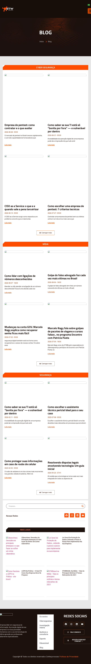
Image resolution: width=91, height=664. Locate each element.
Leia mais (8, 145)
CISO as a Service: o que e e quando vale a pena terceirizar (22, 207)
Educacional (44, 643)
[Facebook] (66, 515)
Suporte (43, 639)
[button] (46, 233)
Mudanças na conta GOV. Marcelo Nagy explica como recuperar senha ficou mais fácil (24, 330)
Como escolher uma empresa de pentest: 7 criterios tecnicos (66, 207)
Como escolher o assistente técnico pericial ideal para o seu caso (65, 410)
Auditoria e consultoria (44, 633)
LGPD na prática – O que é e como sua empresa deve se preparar (32, 573)
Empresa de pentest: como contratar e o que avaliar (20, 126)
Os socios (43, 617)
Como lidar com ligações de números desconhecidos (20, 277)
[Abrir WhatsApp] (85, 658)
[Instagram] (72, 515)
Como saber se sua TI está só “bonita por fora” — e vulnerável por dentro (66, 128)
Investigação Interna (44, 626)
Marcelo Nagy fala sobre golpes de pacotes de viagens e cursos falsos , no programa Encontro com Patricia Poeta (66, 333)
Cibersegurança (46, 621)
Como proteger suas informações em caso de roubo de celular (23, 462)
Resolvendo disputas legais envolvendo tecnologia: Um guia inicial (66, 465)
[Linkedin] (77, 515)
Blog (41, 648)
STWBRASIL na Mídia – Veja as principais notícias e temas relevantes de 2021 (73, 573)
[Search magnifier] (82, 506)
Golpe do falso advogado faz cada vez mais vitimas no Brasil (67, 276)
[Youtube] (83, 515)
